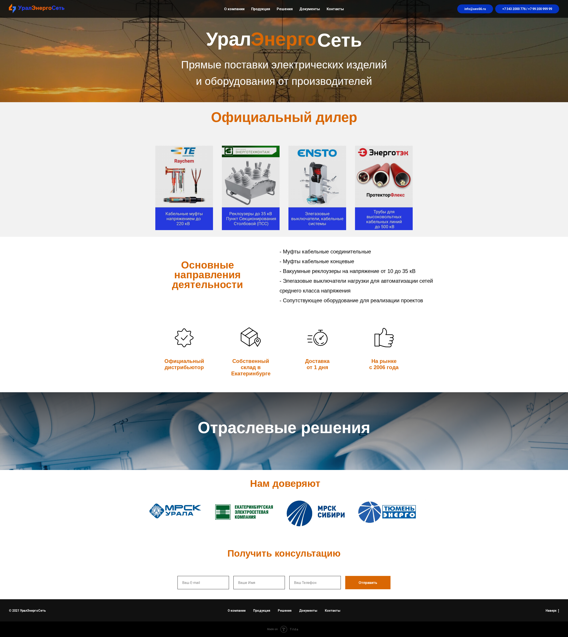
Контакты (335, 9)
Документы (309, 9)
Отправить (368, 583)
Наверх (551, 610)
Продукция (260, 9)
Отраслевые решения (284, 427)
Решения (285, 9)
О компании (234, 9)
